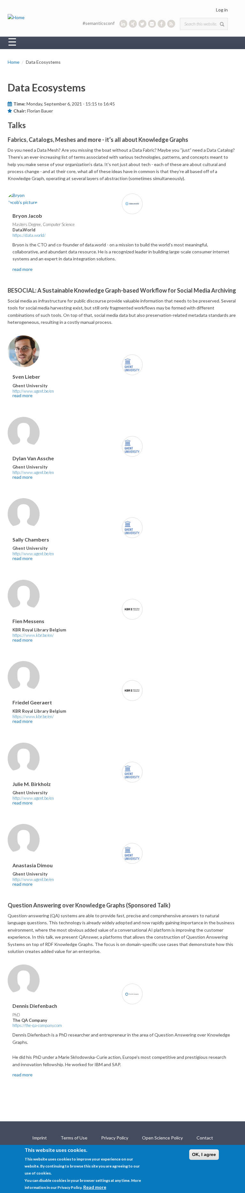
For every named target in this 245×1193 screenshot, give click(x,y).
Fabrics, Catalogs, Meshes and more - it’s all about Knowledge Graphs (98, 139)
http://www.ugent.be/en (33, 391)
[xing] (133, 24)
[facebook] (162, 24)
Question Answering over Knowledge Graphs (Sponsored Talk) (89, 905)
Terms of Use (74, 1137)
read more (22, 269)
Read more (94, 1187)
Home (13, 62)
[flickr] (152, 24)
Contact (205, 1137)
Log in (222, 9)
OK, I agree (204, 1154)
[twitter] (142, 24)
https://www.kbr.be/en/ (33, 635)
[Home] (16, 17)
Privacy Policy (114, 1137)
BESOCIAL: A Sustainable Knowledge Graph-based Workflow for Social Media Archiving (122, 290)
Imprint (39, 1137)
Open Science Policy (162, 1137)
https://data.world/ (29, 235)
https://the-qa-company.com (37, 1025)
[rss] (171, 24)
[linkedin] (123, 24)
